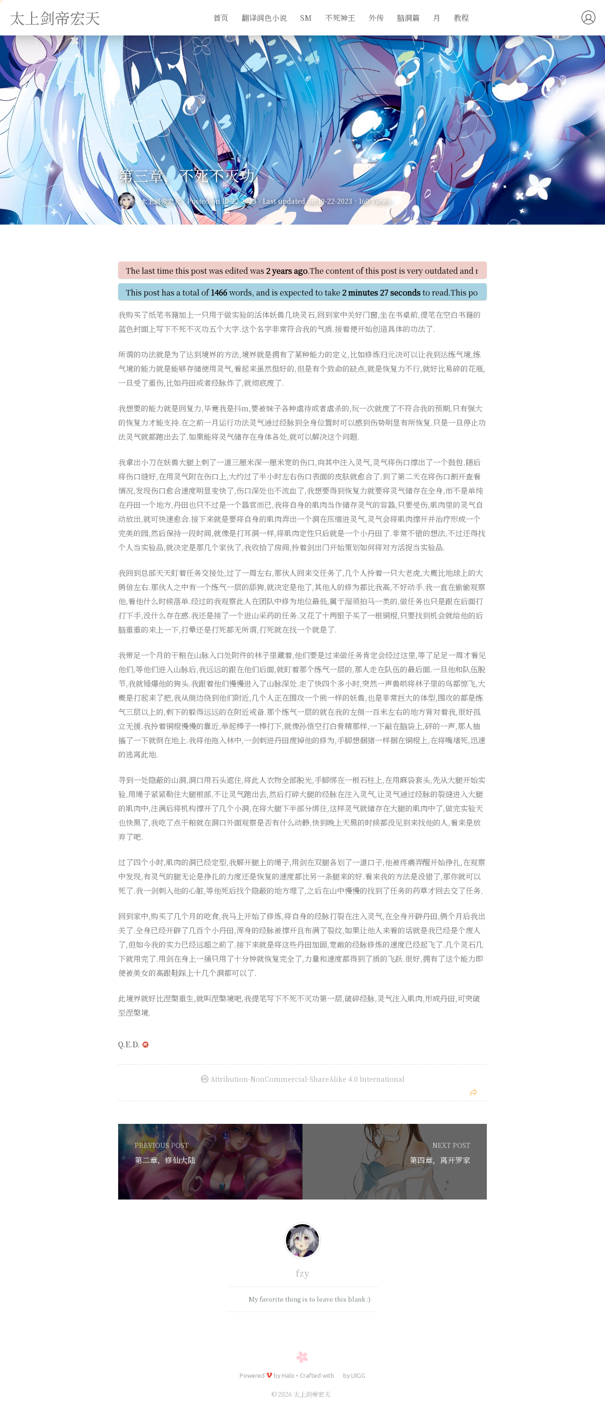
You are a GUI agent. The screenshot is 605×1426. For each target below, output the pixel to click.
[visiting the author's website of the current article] (302, 1242)
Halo (288, 1375)
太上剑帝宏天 (54, 17)
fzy (303, 1273)
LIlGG (358, 1375)
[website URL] (129, 200)
